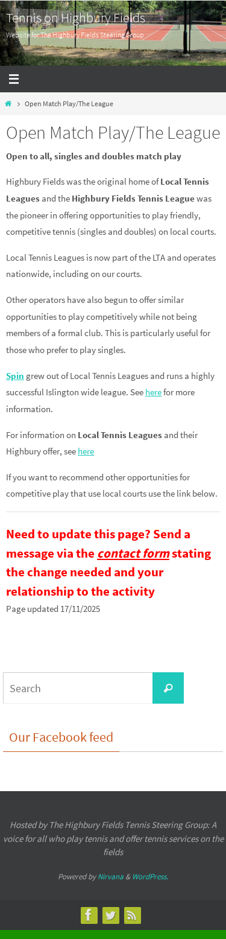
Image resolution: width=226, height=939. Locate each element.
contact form (133, 553)
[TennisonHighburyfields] (88, 915)
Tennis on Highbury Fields (75, 17)
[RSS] (132, 915)
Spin (15, 375)
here (153, 392)
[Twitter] (110, 915)
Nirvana (111, 876)
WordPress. (150, 876)
